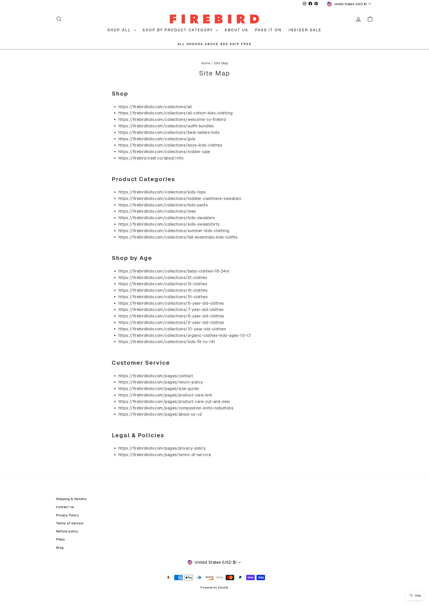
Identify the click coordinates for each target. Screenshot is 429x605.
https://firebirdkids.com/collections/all (155, 106)
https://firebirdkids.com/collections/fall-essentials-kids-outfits (178, 237)
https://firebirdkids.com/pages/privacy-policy (162, 448)
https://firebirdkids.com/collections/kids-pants (163, 204)
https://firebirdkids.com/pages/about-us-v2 (160, 414)
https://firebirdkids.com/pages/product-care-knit (165, 395)
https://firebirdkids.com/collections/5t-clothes (163, 296)
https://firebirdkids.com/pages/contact (155, 375)
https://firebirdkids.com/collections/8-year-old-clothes (171, 315)
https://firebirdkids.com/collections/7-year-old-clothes (171, 309)
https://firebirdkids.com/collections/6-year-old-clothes (171, 303)
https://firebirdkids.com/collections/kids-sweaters (166, 217)
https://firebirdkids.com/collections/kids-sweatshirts (169, 224)
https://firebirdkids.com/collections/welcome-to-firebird (172, 119)
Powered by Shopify (214, 587)
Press (60, 539)
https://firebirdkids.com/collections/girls (157, 138)
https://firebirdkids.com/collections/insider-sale (164, 151)
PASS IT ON (268, 30)
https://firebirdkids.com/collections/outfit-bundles (166, 125)
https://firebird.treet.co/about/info (150, 158)
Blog (60, 547)
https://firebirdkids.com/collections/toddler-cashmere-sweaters (179, 198)
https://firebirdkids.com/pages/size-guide (158, 388)
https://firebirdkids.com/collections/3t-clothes (162, 283)
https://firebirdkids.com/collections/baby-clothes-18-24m (173, 271)
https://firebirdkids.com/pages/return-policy (160, 382)
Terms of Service (69, 523)
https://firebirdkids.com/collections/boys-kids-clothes (170, 145)
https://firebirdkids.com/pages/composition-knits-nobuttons (175, 407)
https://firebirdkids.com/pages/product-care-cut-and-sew (174, 401)
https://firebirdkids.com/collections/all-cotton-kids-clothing (176, 112)
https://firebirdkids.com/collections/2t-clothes (162, 277)
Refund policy (67, 531)
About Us (236, 30)
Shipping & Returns (71, 499)
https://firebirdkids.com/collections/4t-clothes (162, 290)
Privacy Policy (67, 515)
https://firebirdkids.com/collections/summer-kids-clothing (173, 230)
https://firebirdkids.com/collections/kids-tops (162, 192)
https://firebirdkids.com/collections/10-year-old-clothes (172, 328)
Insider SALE (305, 30)
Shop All (120, 30)
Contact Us (65, 507)
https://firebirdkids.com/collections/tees (157, 211)
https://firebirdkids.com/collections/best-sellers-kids (168, 132)
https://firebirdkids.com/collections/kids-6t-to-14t (166, 341)
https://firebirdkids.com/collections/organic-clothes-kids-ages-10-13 (184, 335)
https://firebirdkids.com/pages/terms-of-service (164, 454)
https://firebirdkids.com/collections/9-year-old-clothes (171, 322)
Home (205, 63)
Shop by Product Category (178, 30)
